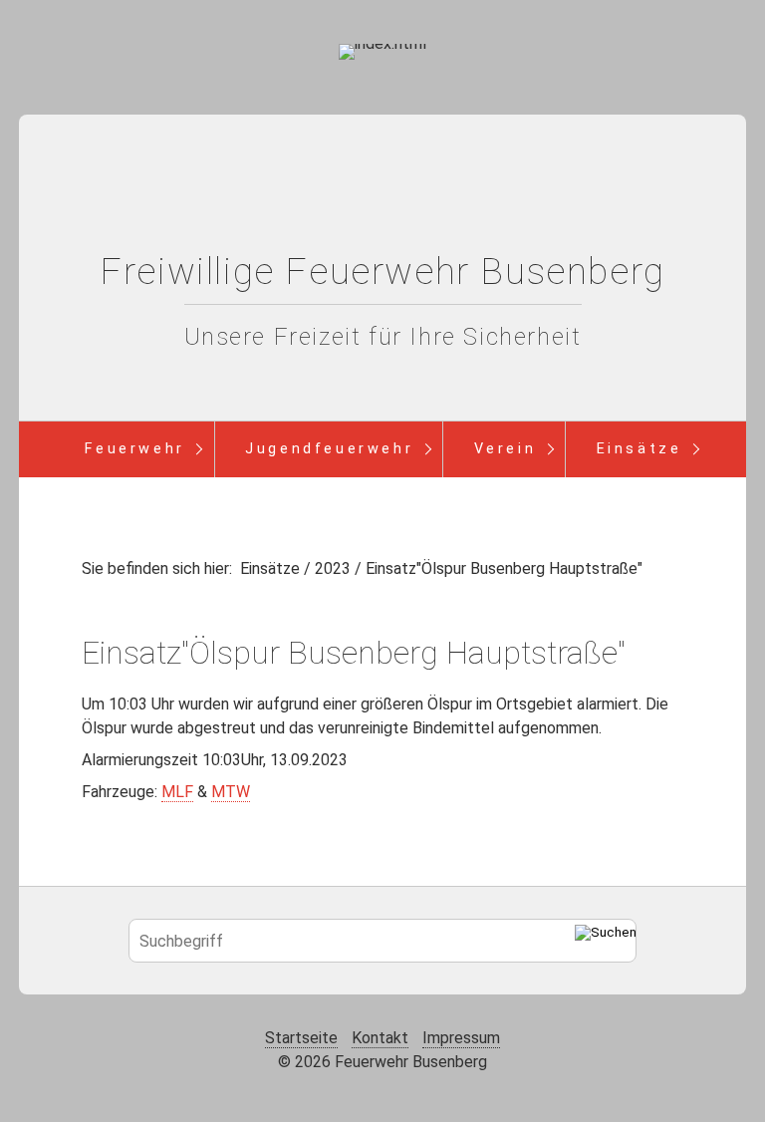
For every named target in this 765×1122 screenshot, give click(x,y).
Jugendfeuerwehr (329, 448)
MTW (230, 791)
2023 (333, 568)
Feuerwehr (134, 448)
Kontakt (380, 1037)
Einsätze (639, 448)
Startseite (301, 1037)
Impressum (461, 1037)
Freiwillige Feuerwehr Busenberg (382, 271)
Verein (505, 448)
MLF (177, 791)
